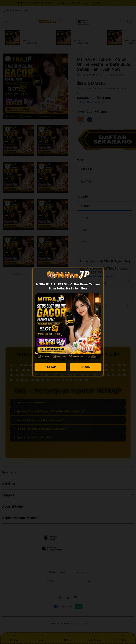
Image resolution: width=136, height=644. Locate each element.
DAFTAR (50, 367)
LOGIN (86, 367)
